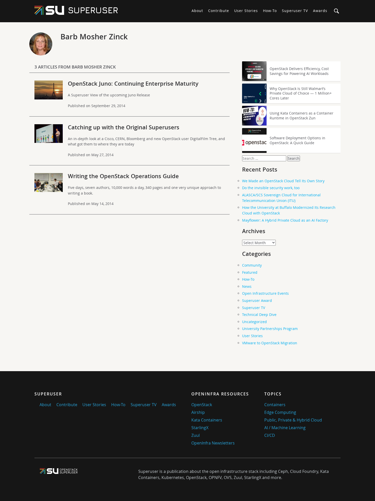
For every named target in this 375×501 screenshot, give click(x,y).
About (197, 10)
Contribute (218, 10)
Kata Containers (206, 420)
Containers (274, 404)
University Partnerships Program (270, 328)
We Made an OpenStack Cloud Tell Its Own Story (283, 180)
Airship (198, 412)
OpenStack (201, 404)
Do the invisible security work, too (270, 187)
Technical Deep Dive (259, 314)
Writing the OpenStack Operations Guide (123, 176)
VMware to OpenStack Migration (269, 342)
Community (252, 265)
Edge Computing (280, 412)
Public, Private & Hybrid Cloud (293, 420)
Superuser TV (295, 10)
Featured (249, 272)
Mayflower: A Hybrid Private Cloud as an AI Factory (285, 220)
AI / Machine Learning (285, 427)
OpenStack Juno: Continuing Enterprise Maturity (133, 83)
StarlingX (199, 427)
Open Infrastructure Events (265, 293)
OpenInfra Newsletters (213, 443)
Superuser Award (257, 300)
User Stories (246, 10)
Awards (320, 10)
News (247, 286)
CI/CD (269, 435)
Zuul (195, 435)
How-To (270, 10)
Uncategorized (254, 321)
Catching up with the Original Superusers (123, 127)
